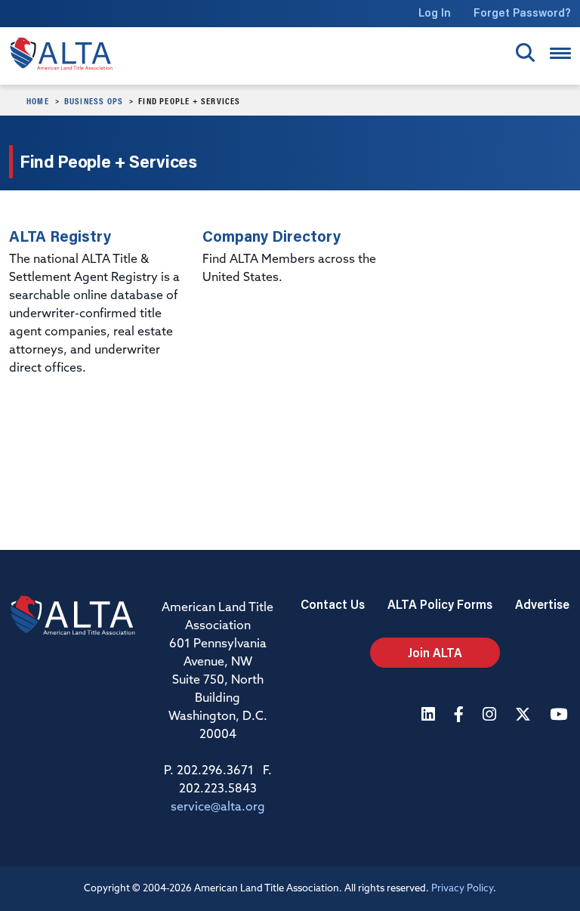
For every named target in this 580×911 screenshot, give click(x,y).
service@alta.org (218, 807)
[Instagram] (491, 716)
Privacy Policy (462, 889)
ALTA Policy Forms (439, 604)
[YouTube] (560, 716)
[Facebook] (460, 716)
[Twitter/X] (525, 716)
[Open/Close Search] (525, 52)
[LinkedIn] (430, 716)
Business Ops (93, 100)
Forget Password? (522, 12)
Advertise (542, 604)
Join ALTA (435, 652)
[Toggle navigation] (560, 53)
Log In (434, 12)
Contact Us (333, 604)
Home (37, 100)
